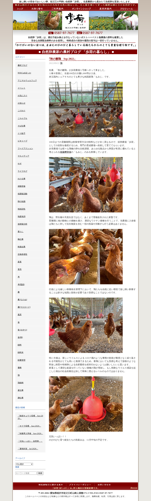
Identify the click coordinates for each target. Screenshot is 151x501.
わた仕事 (21, 179)
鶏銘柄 (20, 383)
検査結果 (21, 247)
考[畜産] (21, 284)
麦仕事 (20, 390)
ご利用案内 (57, 8)
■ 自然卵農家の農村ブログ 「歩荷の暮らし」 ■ (76, 52)
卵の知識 (21, 201)
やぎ (20, 164)
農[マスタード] (24, 307)
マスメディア (23, 156)
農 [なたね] (22, 299)
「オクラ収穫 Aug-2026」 (29, 426)
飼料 (20, 345)
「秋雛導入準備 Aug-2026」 (30, 433)
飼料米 (20, 352)
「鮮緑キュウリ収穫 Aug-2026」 (30, 417)
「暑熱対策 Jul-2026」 (28, 449)
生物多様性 (22, 254)
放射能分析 (22, 224)
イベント (21, 88)
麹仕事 (20, 398)
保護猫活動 (22, 194)
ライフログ (22, 171)
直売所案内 (105, 8)
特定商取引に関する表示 (51, 484)
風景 (20, 315)
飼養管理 (21, 360)
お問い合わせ (104, 484)
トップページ (20, 8)
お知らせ (21, 103)
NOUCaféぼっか (24, 73)
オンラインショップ (81, 8)
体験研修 (21, 186)
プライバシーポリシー (80, 484)
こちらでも (22, 118)
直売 (20, 269)
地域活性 (21, 209)
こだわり (21, 111)
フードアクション (25, 148)
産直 (20, 262)
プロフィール (127, 8)
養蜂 (20, 368)
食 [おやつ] (22, 330)
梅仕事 (20, 239)
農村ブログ (22, 65)
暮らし (20, 231)
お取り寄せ (37, 8)
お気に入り (22, 95)
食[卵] (20, 337)
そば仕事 (21, 126)
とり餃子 (21, 133)
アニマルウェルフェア (27, 80)
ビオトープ (22, 141)
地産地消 (21, 216)
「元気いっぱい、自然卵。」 (30, 441)
